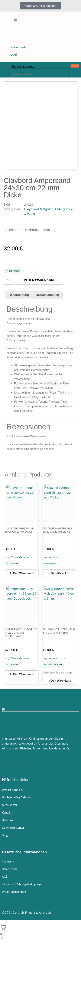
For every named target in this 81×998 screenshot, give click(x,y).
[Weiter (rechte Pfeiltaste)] (74, 499)
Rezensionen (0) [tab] (47, 295)
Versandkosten (20, 557)
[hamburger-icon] (75, 66)
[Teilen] (60, 4)
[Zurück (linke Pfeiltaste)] (6, 499)
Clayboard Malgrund (38, 209)
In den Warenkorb (40, 280)
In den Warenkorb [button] (22, 573)
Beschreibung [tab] (19, 295)
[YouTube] (18, 763)
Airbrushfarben (22, 74)
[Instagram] (11, 763)
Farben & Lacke (23, 66)
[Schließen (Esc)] (68, 4)
